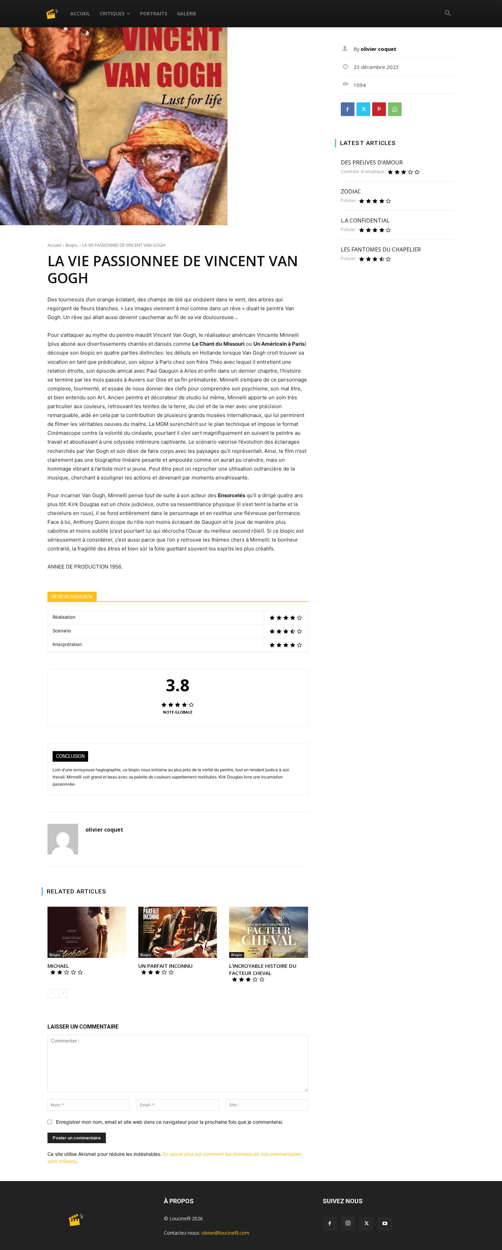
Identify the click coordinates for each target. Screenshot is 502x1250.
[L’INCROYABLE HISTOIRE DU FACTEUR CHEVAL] (268, 932)
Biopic (72, 245)
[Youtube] (385, 1224)
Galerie (186, 13)
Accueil (80, 13)
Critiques (112, 13)
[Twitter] (363, 109)
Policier (348, 200)
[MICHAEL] (86, 932)
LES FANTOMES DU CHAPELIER (381, 249)
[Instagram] (348, 1223)
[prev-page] (51, 993)
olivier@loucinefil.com (225, 1233)
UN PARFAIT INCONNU (165, 965)
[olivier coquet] (62, 839)
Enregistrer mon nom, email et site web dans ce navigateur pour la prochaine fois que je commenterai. (169, 1122)
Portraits (153, 13)
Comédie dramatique (363, 171)
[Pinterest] (379, 109)
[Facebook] (347, 109)
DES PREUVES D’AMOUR (372, 162)
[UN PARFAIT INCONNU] (177, 932)
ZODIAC (351, 191)
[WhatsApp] (395, 109)
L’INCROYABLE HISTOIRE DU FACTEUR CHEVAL (262, 969)
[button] (448, 14)
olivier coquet (104, 829)
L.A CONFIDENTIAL (365, 220)
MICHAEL (58, 965)
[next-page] (62, 993)
